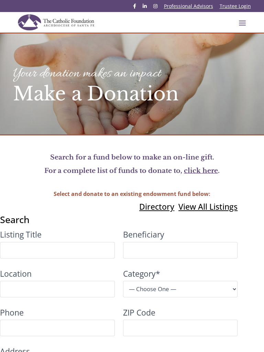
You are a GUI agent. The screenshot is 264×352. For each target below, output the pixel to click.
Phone (12, 312)
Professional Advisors (188, 6)
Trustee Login (235, 6)
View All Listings (208, 207)
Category (141, 273)
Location (16, 273)
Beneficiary (143, 234)
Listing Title (21, 234)
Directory (156, 207)
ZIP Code (139, 312)
